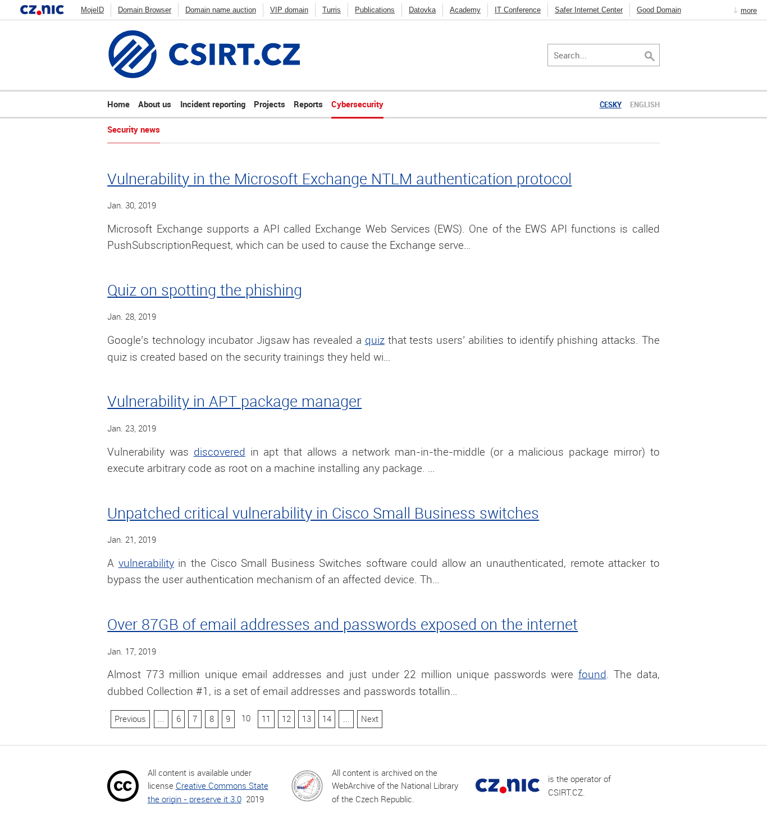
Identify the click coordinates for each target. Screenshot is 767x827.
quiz (375, 340)
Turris (331, 10)
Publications (375, 10)
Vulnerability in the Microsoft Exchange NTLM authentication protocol (339, 178)
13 (306, 718)
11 (266, 718)
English (645, 104)
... (161, 718)
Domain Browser (144, 10)
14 (326, 718)
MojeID (92, 10)
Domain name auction (220, 10)
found (592, 674)
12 (286, 718)
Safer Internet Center (589, 10)
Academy (465, 10)
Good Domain (659, 10)
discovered (219, 451)
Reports (308, 104)
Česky (611, 104)
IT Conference (518, 10)
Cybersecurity (357, 104)
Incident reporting (212, 104)
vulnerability (146, 563)
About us (154, 104)
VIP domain (289, 10)
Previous (130, 718)
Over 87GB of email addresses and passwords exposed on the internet (342, 624)
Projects (269, 104)
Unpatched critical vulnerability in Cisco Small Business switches (323, 512)
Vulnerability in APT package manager (234, 400)
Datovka (422, 10)
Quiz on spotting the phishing (204, 289)
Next (369, 718)
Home (118, 104)
